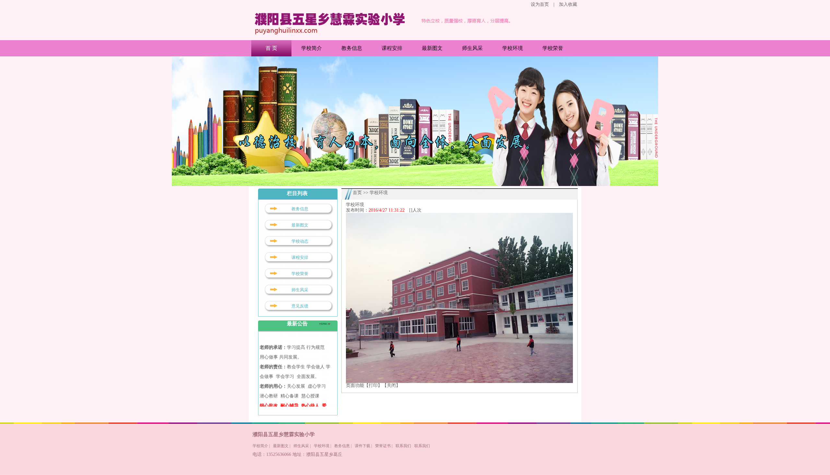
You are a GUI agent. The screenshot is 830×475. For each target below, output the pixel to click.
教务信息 (351, 48)
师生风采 (472, 48)
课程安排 (392, 48)
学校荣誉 (552, 48)
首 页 (271, 48)
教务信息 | (342, 446)
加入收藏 (568, 4)
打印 (373, 385)
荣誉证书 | (383, 446)
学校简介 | (261, 446)
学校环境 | (322, 446)
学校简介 (311, 48)
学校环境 (512, 48)
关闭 (391, 385)
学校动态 (299, 241)
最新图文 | (281, 446)
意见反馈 (299, 306)
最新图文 (432, 48)
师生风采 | (302, 446)
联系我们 (403, 446)
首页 (357, 192)
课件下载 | (363, 446)
